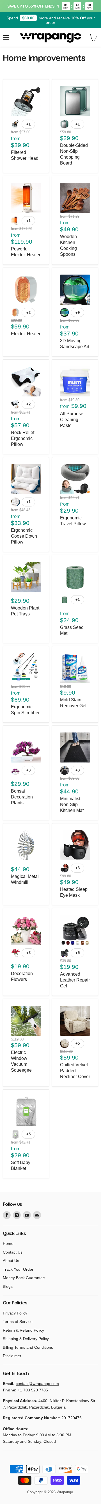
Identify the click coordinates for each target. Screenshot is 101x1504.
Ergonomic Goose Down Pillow (24, 536)
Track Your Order (18, 1269)
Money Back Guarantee (24, 1277)
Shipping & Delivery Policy (26, 1338)
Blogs (8, 1286)
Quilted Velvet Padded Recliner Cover (75, 1070)
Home (8, 1243)
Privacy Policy (15, 1313)
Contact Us (12, 1252)
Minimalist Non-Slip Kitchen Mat (72, 804)
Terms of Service (18, 1321)
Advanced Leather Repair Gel (75, 980)
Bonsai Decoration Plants (22, 797)
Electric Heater (25, 333)
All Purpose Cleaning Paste (71, 419)
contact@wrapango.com (37, 1383)
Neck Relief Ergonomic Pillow (22, 438)
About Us (11, 1260)
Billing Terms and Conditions (28, 1347)
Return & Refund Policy (23, 1330)
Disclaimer (12, 1356)
